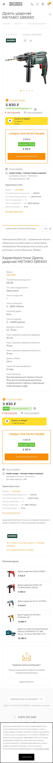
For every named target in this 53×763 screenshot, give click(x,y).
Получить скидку (17, 100)
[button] (21, 91)
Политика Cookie (41, 749)
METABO (19, 190)
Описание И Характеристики (21, 229)
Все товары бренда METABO (20, 550)
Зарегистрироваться (26, 156)
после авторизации (17, 108)
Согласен (27, 757)
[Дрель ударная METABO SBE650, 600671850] (26, 67)
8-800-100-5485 (27, 717)
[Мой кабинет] (43, 4)
